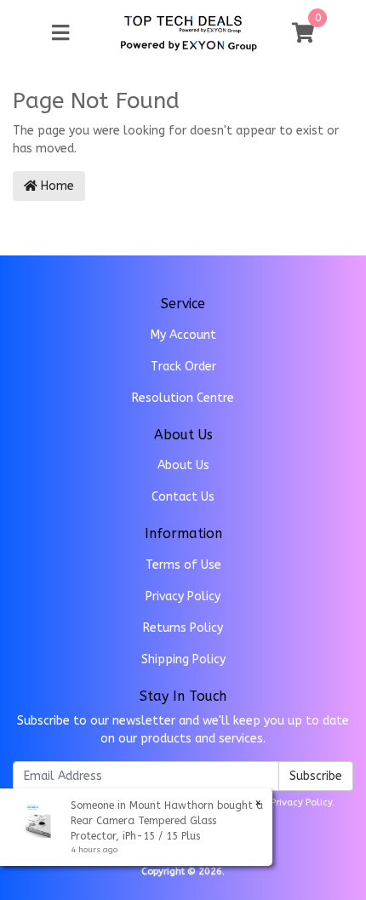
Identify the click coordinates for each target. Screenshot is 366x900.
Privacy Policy (183, 596)
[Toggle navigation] (60, 33)
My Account (183, 335)
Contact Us (183, 497)
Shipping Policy (183, 659)
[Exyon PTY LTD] (183, 23)
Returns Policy (183, 628)
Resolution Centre (183, 398)
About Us (183, 465)
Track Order (183, 366)
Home (55, 186)
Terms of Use (183, 565)
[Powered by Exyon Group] (188, 43)
